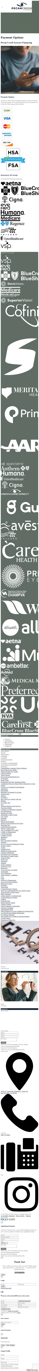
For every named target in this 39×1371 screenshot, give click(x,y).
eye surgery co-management (9, 763)
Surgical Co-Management (8, 880)
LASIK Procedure (6, 834)
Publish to (19, 1273)
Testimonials (8, 744)
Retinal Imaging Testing (8, 903)
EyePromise (4, 778)
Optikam (3, 863)
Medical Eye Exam (6, 884)
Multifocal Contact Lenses (8, 851)
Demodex (4, 818)
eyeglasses (4, 756)
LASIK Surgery (5, 918)
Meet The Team (9, 742)
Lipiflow (3, 899)
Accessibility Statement (8, 1216)
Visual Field (4, 887)
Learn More (4, 971)
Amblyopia (4, 789)
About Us (7, 739)
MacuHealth (4, 790)
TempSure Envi (5, 849)
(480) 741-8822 (5, 1135)
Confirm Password (6, 1366)
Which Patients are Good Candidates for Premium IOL (17, 911)
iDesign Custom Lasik (7, 828)
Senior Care (4, 859)
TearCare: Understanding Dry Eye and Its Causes (15, 890)
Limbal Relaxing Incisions (8, 827)
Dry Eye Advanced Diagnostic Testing (12, 844)
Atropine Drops (5, 858)
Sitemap (28, 1216)
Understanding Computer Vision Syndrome (14, 768)
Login (18, 1312)
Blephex (3, 839)
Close (3, 1274)
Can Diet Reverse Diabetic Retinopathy (12, 913)
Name (2, 1358)
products (3, 761)
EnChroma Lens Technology (9, 854)
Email (2, 1355)
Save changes (10, 1345)
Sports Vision (5, 780)
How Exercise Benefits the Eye (10, 777)
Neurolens (4, 885)
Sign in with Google (23, 1295)
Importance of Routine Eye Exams (11, 792)
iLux (2, 804)
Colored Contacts (6, 904)
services (3, 753)
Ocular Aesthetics (6, 865)
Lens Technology (6, 873)
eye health (4, 758)
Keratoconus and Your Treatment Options (13, 782)
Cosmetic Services (6, 835)
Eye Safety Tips (5, 803)
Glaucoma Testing (6, 808)
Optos (2, 878)
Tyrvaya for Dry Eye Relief (9, 870)
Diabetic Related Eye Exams (9, 772)
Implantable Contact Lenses (9, 815)
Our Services (8, 741)
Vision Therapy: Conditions (9, 875)
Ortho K (3, 796)
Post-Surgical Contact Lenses (9, 856)
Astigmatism (4, 871)
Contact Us (8, 746)
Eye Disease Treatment (7, 915)
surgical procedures (6, 759)
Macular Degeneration (7, 822)
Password (4, 1362)
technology (4, 766)
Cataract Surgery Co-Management (11, 896)
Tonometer (4, 861)
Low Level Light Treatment (9, 882)
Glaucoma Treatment (7, 908)
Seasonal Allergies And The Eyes (11, 806)
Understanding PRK (7, 909)
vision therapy (5, 751)
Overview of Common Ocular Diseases (12, 787)
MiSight (3, 801)
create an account (13, 1311)
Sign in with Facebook (9, 1295)
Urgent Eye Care (6, 866)
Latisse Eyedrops (6, 773)
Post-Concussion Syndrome (9, 840)
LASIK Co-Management (8, 832)
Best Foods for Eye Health (9, 770)
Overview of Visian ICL (8, 920)
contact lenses (5, 754)
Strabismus (4, 837)
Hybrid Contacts (6, 846)
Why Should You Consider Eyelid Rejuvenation (15, 916)
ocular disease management (9, 765)
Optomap (3, 842)
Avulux (3, 847)
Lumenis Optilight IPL (7, 853)
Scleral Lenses (5, 794)
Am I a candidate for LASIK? (10, 830)
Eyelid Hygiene (5, 901)
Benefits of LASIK (6, 813)
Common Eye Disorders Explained (11, 809)
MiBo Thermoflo (6, 894)
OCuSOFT (4, 797)
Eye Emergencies (6, 811)
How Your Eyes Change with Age (11, 799)
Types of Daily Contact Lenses (10, 892)
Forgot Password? (6, 1288)
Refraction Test (5, 825)
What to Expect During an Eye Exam (12, 823)
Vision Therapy (5, 775)
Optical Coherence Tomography (10, 906)
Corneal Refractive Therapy (9, 889)
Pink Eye (3, 820)
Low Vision (4, 816)
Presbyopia (4, 868)
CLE (2, 877)
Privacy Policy (20, 1216)
